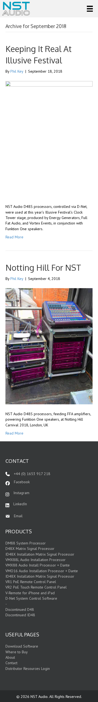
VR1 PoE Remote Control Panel (30, 581)
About (10, 657)
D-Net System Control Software (31, 598)
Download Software (21, 646)
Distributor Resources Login (27, 668)
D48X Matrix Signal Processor (29, 548)
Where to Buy (16, 651)
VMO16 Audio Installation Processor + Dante (41, 570)
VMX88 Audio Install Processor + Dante (37, 565)
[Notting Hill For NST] (49, 345)
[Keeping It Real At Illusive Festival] (49, 138)
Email (18, 515)
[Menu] (90, 9)
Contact (11, 662)
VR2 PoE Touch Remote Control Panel (36, 587)
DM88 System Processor (25, 543)
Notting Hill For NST (43, 267)
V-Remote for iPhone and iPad (30, 592)
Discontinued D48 (19, 609)
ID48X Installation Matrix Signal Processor (39, 554)
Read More (14, 237)
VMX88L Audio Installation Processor (35, 559)
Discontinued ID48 (20, 614)
